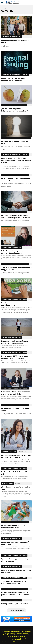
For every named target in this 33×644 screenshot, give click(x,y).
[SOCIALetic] (13, 3)
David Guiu (21, 451)
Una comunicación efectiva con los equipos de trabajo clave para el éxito (16, 201)
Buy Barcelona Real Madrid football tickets (11, 631)
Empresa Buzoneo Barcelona (9, 634)
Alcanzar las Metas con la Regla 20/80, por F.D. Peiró (16, 543)
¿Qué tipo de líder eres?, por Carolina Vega (15, 488)
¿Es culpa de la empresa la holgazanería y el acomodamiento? (16, 94)
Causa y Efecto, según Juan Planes (14, 604)
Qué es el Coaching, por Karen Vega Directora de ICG (15, 560)
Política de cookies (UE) (16, 639)
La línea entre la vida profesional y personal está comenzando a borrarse (16, 594)
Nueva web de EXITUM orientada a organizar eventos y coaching (14, 357)
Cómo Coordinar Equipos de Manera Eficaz (16, 25)
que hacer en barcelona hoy (24, 634)
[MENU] (2, 2)
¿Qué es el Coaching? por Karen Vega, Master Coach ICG (16, 571)
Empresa (25, 588)
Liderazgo (25, 74)
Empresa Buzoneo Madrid (12, 638)
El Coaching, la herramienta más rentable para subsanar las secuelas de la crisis (16, 160)
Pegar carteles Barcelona (22, 633)
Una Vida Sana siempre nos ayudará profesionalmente (16, 288)
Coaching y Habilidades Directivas (11, 36)
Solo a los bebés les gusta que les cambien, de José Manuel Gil (16, 236)
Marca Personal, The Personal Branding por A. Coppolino (16, 62)
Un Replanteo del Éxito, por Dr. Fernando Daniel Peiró (16, 510)
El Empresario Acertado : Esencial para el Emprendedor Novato (16, 434)
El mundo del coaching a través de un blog (16, 126)
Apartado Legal (23, 638)
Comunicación (26, 137)
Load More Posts (17, 610)
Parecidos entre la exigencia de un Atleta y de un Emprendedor (16, 327)
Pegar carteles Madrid (10, 633)
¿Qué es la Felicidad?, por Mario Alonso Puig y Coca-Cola (16, 269)
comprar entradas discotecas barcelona (16, 636)
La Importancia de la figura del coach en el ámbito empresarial (15, 180)
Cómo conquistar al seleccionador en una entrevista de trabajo (16, 377)
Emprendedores (6, 451)
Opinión (25, 105)
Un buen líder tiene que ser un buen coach (15, 410)
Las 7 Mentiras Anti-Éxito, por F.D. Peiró (14, 473)
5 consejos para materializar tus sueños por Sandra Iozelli (13, 582)
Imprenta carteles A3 (26, 631)
